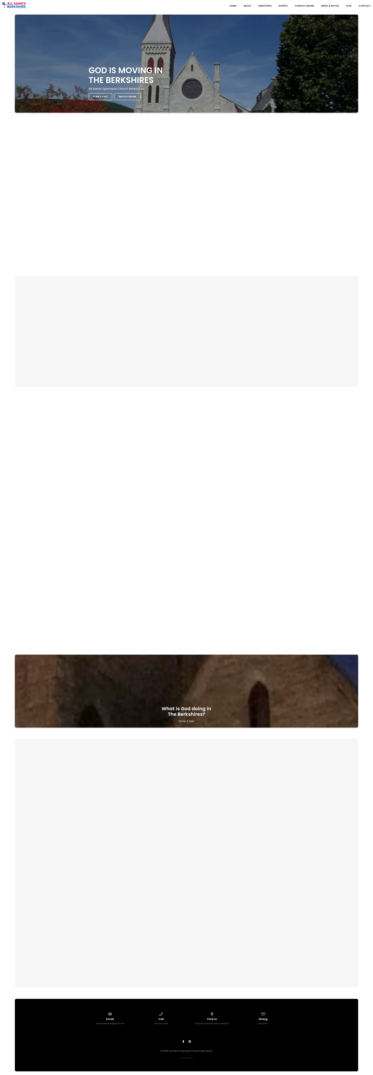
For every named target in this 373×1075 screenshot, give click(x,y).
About (247, 6)
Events (283, 6)
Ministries (265, 6)
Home (233, 6)
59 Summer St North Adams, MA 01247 (212, 1023)
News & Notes (330, 6)
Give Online (263, 1023)
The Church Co (186, 1058)
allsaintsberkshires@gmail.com (110, 1023)
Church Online (304, 6)
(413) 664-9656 (161, 1023)
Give (349, 6)
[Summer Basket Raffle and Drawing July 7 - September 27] (135, 811)
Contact (365, 6)
